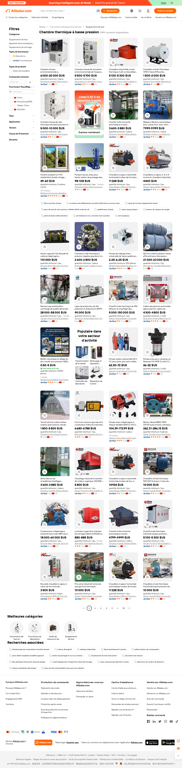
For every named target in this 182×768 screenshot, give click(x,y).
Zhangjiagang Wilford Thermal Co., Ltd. (123, 187)
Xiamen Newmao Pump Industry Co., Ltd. (157, 371)
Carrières (10, 704)
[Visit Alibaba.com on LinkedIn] (154, 721)
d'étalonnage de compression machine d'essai (30, 649)
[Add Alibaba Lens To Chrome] (43, 742)
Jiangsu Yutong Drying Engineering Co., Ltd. (55, 318)
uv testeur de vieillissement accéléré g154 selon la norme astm (94, 203)
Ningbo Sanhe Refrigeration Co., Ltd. (123, 266)
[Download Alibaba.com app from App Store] (152, 742)
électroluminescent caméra (115, 649)
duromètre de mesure (134, 656)
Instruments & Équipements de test (65, 27)
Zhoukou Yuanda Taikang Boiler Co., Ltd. (123, 134)
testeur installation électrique (24, 668)
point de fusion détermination (56, 216)
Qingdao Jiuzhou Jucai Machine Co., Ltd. (157, 134)
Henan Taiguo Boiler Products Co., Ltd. (157, 187)
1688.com (61, 755)
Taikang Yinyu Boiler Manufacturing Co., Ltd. (157, 81)
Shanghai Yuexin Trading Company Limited (89, 266)
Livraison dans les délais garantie (55, 699)
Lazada (91, 755)
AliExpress (50, 755)
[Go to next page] (129, 608)
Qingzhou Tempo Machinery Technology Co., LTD (89, 318)
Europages (132, 755)
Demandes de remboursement (125, 704)
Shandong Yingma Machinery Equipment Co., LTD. (157, 318)
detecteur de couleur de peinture (150, 662)
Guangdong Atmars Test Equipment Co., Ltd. (55, 134)
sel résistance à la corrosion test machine (93, 216)
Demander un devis (84, 696)
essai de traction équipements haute (143, 203)
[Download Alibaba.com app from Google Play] (168, 742)
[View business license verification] (116, 763)
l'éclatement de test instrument (104, 656)
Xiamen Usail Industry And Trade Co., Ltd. (123, 371)
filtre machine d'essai (52, 203)
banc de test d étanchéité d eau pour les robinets (64, 668)
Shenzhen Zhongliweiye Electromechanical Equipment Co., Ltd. (89, 434)
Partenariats (152, 709)
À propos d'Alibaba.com (17, 682)
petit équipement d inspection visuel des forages (72, 662)
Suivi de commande (155, 699)
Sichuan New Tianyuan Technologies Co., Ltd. (55, 266)
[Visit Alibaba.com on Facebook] (148, 721)
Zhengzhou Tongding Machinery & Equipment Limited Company (157, 266)
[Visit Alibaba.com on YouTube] (171, 721)
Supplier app (72, 742)
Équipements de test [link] (95, 27)
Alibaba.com (136, 742)
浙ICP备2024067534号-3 (163, 764)
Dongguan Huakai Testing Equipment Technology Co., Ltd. (55, 81)
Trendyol (121, 755)
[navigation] (21, 318)
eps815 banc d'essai (105, 210)
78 (123, 608)
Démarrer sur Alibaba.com (158, 693)
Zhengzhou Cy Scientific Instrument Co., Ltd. (89, 81)
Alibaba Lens (19, 741)
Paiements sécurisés (50, 688)
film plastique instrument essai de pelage (28, 662)
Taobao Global (103, 755)
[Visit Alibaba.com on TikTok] (177, 721)
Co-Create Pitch (13, 693)
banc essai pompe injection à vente (115, 662)
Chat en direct (117, 693)
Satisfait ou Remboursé (51, 693)
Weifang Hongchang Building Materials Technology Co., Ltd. (55, 193)
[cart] (140, 11)
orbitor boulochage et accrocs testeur (67, 656)
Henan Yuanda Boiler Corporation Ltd (123, 318)
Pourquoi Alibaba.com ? (16, 688)
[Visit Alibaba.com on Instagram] (165, 721)
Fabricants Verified (84, 691)
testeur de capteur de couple (157, 210)
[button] (98, 10)
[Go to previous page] (83, 608)
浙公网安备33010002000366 (137, 764)
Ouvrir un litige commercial (123, 699)
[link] (178, 741)
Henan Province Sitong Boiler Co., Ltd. (123, 81)
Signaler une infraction (121, 715)
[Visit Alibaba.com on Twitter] (160, 721)
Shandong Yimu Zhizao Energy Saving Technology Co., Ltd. (55, 434)
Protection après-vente (51, 704)
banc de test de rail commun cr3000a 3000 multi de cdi (66, 210)
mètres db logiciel (64, 649)
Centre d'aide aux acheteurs (123, 688)
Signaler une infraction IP (122, 709)
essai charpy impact (130, 210)
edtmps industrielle (88, 649)
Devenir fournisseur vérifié (158, 704)
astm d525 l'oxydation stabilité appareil (28, 656)
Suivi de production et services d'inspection (54, 710)
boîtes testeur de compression (147, 649)
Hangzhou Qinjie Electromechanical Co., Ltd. (89, 187)
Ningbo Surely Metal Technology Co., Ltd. (55, 380)
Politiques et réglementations (54, 717)
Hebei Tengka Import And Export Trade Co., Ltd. (157, 434)
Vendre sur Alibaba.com (157, 688)
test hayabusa (123, 216)
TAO (113, 755)
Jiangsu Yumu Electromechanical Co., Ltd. (123, 438)
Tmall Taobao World (77, 755)
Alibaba (42, 27)
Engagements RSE (14, 699)
